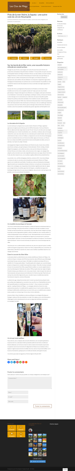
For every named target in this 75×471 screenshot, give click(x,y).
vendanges (60, 128)
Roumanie (60, 122)
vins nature (60, 161)
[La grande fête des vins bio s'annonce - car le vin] (44, 454)
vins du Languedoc (61, 158)
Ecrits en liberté (50, 3)
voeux (59, 168)
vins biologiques (61, 153)
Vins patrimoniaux (61, 166)
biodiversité (60, 72)
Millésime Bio (60, 102)
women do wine (61, 171)
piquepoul (60, 117)
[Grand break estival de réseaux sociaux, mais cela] (40, 450)
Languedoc (65, 97)
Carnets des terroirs (46, 6)
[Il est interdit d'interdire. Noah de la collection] (30, 445)
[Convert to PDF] (23, 362)
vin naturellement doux (62, 150)
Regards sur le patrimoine (33, 6)
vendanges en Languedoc (60, 131)
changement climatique (60, 78)
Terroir (62, 125)
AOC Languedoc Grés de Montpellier (62, 68)
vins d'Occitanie (61, 155)
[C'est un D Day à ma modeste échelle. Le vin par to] (35, 454)
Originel (59, 112)
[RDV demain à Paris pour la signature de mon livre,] (30, 454)
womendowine (61, 173)
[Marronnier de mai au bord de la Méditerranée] (44, 436)
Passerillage (60, 115)
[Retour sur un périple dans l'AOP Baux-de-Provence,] (35, 436)
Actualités (41, 3)
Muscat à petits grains (62, 107)
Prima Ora (60, 120)
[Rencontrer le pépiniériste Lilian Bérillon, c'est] (30, 440)
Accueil (28, 3)
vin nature (60, 148)
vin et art (59, 140)
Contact (29, 9)
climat (63, 81)
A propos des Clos (57, 6)
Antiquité (59, 64)
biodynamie (60, 74)
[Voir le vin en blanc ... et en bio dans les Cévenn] (40, 454)
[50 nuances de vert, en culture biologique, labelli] (40, 436)
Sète (64, 122)
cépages (59, 84)
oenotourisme (61, 110)
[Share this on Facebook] (8, 362)
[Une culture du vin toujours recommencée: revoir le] (40, 440)
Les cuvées (60, 99)
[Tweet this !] (11, 362)
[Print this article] (20, 362)
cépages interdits (61, 89)
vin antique (60, 135)
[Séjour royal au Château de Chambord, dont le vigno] (35, 450)
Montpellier (60, 104)
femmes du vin (61, 94)
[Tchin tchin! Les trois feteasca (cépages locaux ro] (40, 445)
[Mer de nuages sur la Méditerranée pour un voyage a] (30, 450)
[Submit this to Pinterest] (17, 362)
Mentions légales (54, 424)
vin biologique (60, 137)
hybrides (59, 97)
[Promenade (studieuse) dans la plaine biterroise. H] (44, 450)
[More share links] (26, 362)
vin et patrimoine (61, 145)
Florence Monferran (13, 19)
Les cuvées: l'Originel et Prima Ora (61, 52)
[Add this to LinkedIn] (14, 362)
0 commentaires (17, 21)
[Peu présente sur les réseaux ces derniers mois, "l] (35, 440)
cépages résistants (61, 92)
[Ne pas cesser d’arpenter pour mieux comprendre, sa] (30, 436)
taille (59, 125)
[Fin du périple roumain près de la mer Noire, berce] (44, 445)
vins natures (60, 163)
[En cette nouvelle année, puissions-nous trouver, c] (44, 440)
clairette (59, 81)
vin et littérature (61, 143)
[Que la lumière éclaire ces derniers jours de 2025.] (35, 445)
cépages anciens (61, 86)
